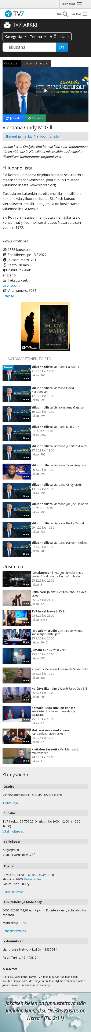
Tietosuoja (10, 803)
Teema (36, 36)
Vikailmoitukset (13, 831)
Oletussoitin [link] (11, 63)
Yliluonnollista (48, 136)
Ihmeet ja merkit (19, 136)
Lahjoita (37, 118)
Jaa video (15, 118)
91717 (23, 923)
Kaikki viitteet (33, 879)
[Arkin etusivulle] (21, 24)
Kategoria (13, 36)
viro (6, 285)
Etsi (62, 47)
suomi (15, 285)
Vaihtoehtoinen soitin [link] (36, 63)
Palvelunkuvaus (13, 892)
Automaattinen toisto (29, 358)
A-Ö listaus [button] (60, 36)
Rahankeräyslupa (14, 931)
